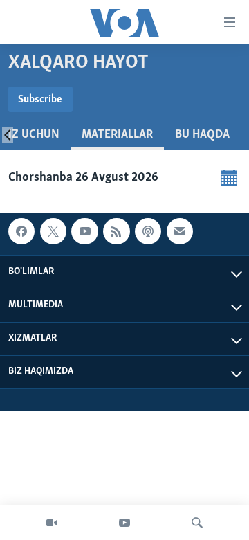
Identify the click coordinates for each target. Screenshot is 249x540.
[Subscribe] (180, 231)
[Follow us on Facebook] (21, 231)
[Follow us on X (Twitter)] (53, 231)
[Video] (52, 522)
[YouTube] (124, 522)
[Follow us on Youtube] (84, 231)
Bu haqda (202, 135)
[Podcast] (148, 231)
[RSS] (116, 231)
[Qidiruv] (197, 522)
